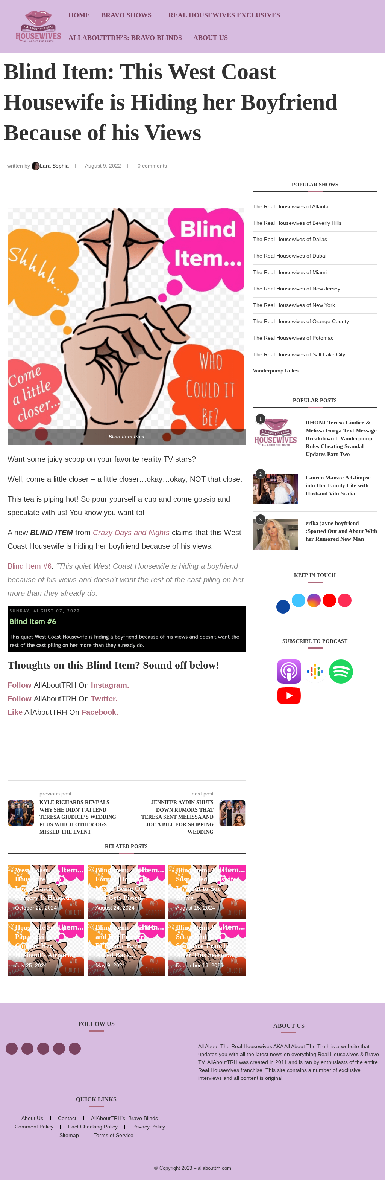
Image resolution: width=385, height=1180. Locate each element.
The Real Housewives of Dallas (290, 239)
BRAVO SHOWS (126, 15)
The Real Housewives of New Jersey (296, 288)
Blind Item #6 (30, 566)
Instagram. (110, 685)
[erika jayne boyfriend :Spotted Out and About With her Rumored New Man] (275, 534)
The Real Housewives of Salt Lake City (299, 354)
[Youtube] (289, 688)
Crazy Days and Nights (131, 532)
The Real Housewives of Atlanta (291, 206)
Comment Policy (34, 1127)
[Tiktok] (59, 1049)
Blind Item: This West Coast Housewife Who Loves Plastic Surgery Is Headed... (45, 879)
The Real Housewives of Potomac (293, 338)
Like (15, 712)
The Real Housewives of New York (294, 305)
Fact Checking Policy (93, 1127)
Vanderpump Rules (276, 371)
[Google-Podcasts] (315, 664)
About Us (210, 37)
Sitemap (69, 1135)
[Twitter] (27, 1049)
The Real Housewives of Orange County (301, 321)
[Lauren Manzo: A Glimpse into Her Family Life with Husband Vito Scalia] (275, 489)
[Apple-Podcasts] (289, 664)
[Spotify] (341, 664)
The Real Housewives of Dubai (289, 256)
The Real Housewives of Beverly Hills (297, 223)
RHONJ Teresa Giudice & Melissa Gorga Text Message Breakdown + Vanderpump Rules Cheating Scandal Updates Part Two (341, 438)
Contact (67, 1118)
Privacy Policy (148, 1127)
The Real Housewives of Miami (290, 272)
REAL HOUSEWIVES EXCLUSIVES (224, 15)
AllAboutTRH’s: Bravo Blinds (125, 37)
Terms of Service (113, 1135)
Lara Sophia (55, 166)
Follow (20, 685)
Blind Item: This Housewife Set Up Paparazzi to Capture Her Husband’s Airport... (45, 936)
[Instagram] (43, 1049)
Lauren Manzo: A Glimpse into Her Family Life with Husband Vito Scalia (338, 485)
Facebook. (100, 712)
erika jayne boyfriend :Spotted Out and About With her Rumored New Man (341, 531)
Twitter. (104, 699)
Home (79, 15)
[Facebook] (12, 1049)
